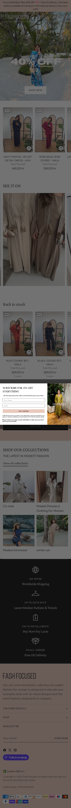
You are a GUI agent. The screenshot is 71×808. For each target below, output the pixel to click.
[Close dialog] (69, 385)
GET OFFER (24, 411)
